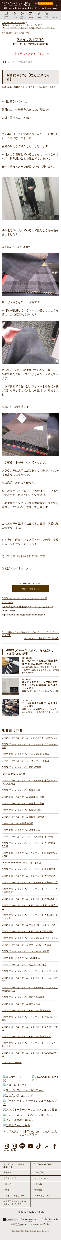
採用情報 (38, 1190)
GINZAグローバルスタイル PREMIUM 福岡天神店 (26, 1036)
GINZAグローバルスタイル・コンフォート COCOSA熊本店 (30, 1054)
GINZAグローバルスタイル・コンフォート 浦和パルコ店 (30, 882)
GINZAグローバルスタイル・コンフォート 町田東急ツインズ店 (30, 854)
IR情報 (6, 1190)
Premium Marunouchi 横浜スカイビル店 (21, 862)
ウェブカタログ (41, 1178)
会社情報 (38, 1184)
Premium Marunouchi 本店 (15, 774)
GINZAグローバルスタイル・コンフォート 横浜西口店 (28, 869)
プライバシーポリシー (13, 1195)
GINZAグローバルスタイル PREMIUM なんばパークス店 (30, 938)
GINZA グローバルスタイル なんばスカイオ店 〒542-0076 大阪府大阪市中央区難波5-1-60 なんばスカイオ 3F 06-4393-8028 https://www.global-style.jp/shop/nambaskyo (27, 606)
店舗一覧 (7, 1172)
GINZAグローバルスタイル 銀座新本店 (21, 790)
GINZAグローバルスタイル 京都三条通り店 (23, 997)
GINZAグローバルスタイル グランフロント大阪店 (26, 944)
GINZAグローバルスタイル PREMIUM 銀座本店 (25, 754)
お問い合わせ (9, 1184)
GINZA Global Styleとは (45, 1164)
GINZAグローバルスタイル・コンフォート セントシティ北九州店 (30, 1044)
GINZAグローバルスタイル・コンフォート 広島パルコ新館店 (30, 1018)
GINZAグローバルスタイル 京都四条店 (21, 1004)
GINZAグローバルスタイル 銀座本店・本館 (23, 797)
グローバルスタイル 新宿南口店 (17, 823)
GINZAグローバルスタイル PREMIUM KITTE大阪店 (27, 931)
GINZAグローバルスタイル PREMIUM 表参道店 (25, 760)
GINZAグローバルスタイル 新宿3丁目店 (21, 767)
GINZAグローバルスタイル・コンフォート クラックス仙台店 (30, 746)
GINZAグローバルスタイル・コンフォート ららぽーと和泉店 (30, 979)
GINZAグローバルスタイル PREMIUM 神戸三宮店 (26, 1010)
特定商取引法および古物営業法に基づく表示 (14, 1203)
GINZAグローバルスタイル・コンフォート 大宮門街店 (28, 876)
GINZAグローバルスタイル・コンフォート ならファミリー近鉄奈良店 (30, 989)
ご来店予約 (39, 1172)
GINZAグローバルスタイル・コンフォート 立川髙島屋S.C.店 (28, 845)
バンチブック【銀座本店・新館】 (41, 638)
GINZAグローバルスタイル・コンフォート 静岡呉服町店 (30, 899)
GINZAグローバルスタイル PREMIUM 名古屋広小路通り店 (30, 907)
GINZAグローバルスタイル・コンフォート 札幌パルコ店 (30, 737)
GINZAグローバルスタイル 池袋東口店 (21, 830)
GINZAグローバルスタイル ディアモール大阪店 (25, 951)
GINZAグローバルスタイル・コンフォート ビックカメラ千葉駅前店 (30, 891)
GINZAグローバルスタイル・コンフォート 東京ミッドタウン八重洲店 (30, 782)
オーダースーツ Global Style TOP (13, 1165)
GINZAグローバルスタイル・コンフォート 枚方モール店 (30, 971)
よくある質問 (9, 1178)
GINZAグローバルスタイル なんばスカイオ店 (24, 964)
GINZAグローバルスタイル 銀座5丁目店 (21, 810)
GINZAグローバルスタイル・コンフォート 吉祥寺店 (27, 836)
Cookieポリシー (41, 1195)
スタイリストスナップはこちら (30, 53)
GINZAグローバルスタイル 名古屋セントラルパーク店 (28, 925)
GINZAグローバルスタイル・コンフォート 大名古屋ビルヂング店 (30, 917)
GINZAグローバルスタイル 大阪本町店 (21, 958)
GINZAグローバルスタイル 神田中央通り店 (23, 817)
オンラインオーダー (12, 1062)
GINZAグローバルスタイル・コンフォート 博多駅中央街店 (30, 1028)
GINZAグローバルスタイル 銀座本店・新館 (23, 803)
